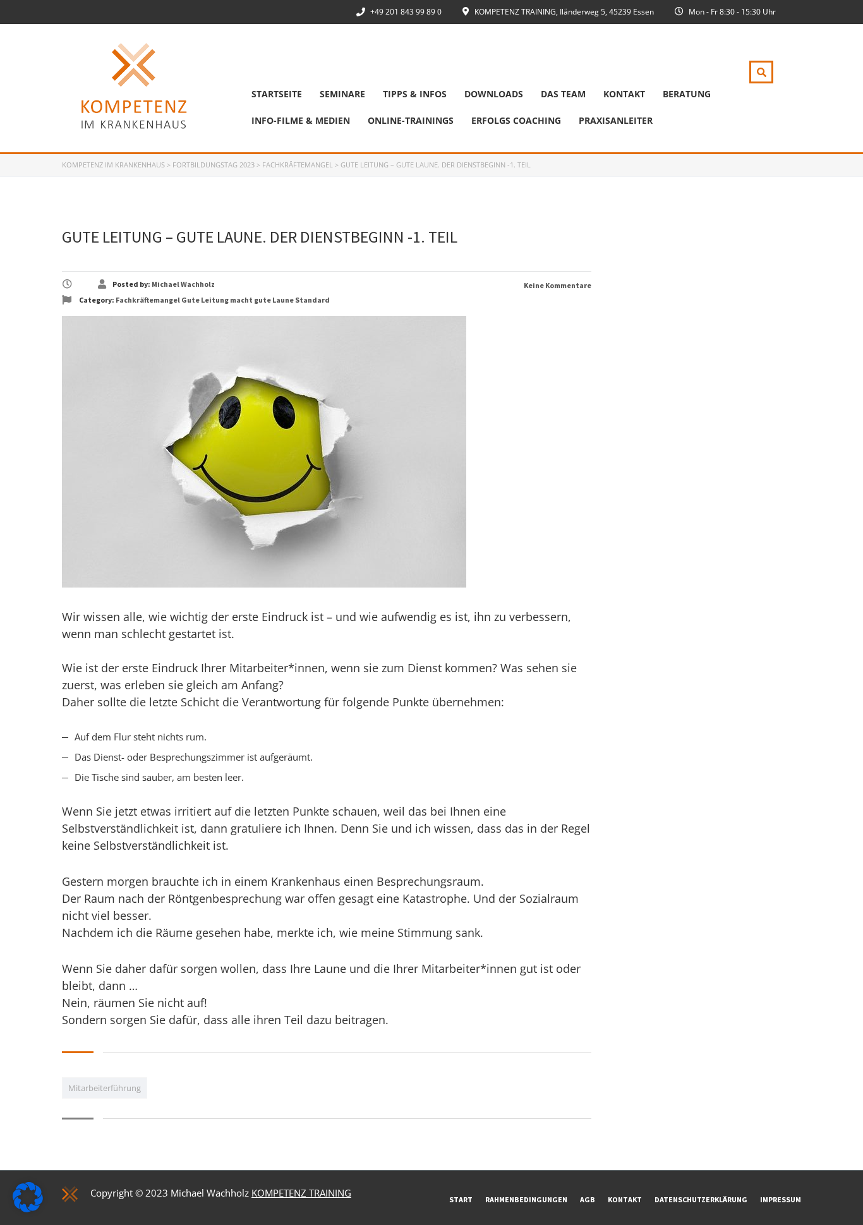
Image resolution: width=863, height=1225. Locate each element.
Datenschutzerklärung (701, 1199)
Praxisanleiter (616, 120)
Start (461, 1199)
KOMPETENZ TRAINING (301, 1192)
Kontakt (624, 94)
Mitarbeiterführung (104, 1088)
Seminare (342, 94)
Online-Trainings (411, 120)
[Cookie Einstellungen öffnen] (28, 1208)
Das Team (563, 94)
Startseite (276, 94)
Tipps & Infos (415, 94)
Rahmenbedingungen (526, 1199)
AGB (587, 1199)
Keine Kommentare (556, 285)
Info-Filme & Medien (300, 120)
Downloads (493, 94)
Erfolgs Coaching (516, 120)
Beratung (687, 94)
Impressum (780, 1199)
